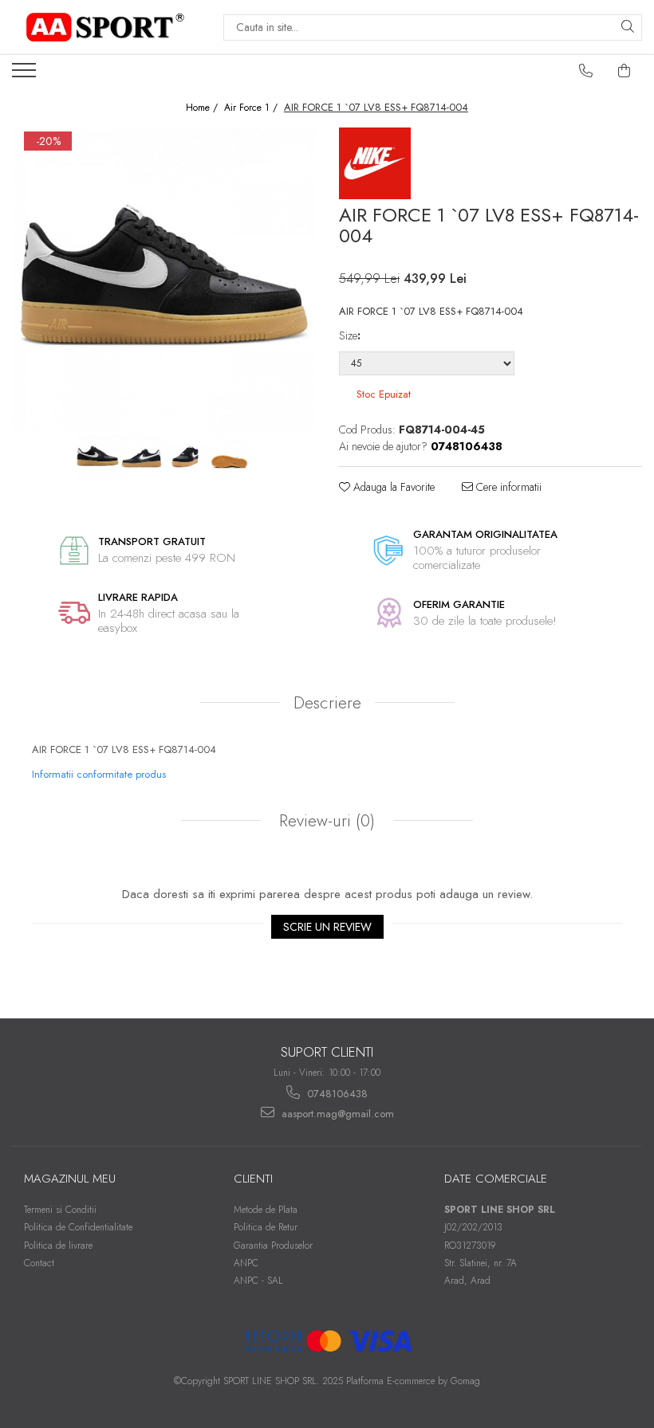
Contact (39, 1263)
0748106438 (336, 1093)
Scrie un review (327, 927)
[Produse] (26, 75)
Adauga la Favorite (392, 487)
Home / (203, 108)
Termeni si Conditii (60, 1209)
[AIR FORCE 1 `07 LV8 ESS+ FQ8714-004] (163, 279)
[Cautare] (627, 27)
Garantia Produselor (273, 1245)
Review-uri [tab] (324, 821)
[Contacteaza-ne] (586, 71)
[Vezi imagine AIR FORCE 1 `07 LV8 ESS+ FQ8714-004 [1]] (142, 456)
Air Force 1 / (252, 108)
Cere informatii (507, 487)
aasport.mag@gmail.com (336, 1113)
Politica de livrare (58, 1245)
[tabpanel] (163, 279)
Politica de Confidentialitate (78, 1227)
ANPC (246, 1263)
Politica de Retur (265, 1227)
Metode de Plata (265, 1209)
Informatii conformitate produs (99, 774)
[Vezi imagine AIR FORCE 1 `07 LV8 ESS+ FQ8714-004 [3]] (229, 456)
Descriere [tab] (327, 703)
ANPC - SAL (258, 1280)
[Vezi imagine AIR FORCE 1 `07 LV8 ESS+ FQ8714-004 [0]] (98, 456)
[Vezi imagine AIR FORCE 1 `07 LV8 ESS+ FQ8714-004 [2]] (185, 456)
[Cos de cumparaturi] (624, 71)
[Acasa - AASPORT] (105, 27)
